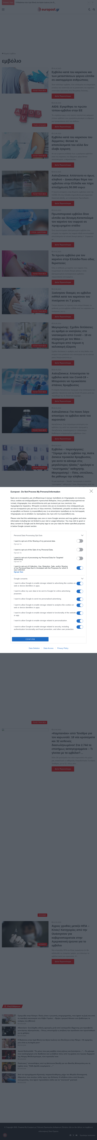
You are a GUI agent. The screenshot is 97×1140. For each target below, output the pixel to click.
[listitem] (48, 535)
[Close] (92, 492)
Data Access (48, 648)
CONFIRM (30, 639)
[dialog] (48, 570)
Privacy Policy (62, 648)
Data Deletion (34, 648)
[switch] (80, 541)
